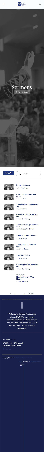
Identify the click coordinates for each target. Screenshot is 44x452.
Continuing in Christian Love (26, 195)
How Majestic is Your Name (25, 278)
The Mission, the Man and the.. (27, 205)
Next (31, 294)
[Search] (4, 4)
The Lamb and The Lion (26, 235)
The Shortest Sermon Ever (26, 246)
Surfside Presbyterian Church (23, 358)
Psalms (21, 275)
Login (20, 362)
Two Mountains (23, 255)
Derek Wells (23, 209)
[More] (40, 4)
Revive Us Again (23, 185)
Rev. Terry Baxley (24, 219)
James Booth (23, 199)
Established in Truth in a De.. (26, 215)
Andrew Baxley (24, 249)
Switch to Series (22, 92)
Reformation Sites (35, 362)
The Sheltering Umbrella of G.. (27, 226)
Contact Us (7, 349)
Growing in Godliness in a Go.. (27, 265)
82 (24, 294)
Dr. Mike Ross (23, 188)
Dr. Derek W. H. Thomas (26, 229)
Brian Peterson (23, 281)
